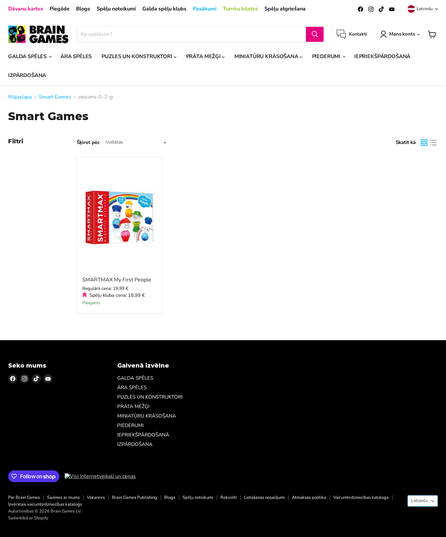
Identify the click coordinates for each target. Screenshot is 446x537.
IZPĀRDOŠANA (27, 75)
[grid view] (424, 142)
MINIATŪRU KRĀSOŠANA (267, 56)
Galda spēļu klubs (164, 9)
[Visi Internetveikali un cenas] (100, 476)
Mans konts (402, 34)
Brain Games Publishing (134, 497)
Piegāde (60, 9)
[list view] (433, 142)
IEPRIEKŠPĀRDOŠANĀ (382, 56)
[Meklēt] (315, 34)
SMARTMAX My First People (116, 279)
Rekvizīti (228, 497)
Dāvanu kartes (25, 9)
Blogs (83, 9)
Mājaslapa (20, 97)
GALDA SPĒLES (28, 56)
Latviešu (425, 9)
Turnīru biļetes (240, 9)
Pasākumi (204, 9)
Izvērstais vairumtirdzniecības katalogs (45, 504)
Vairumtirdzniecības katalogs (361, 497)
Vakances (96, 497)
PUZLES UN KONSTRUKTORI (137, 56)
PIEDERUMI (327, 56)
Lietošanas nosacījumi (264, 497)
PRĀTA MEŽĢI (204, 56)
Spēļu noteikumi (116, 9)
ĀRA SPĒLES (76, 56)
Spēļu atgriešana (285, 9)
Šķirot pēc (88, 142)
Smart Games (55, 97)
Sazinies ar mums (63, 497)
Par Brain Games (24, 497)
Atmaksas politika (309, 497)
